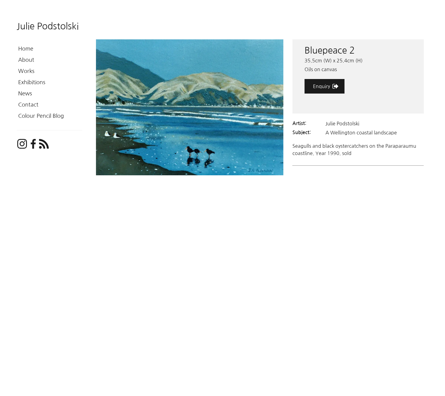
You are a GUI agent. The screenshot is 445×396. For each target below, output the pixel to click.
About (26, 60)
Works (26, 71)
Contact (28, 104)
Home (25, 48)
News (25, 93)
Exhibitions (31, 82)
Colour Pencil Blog (41, 116)
